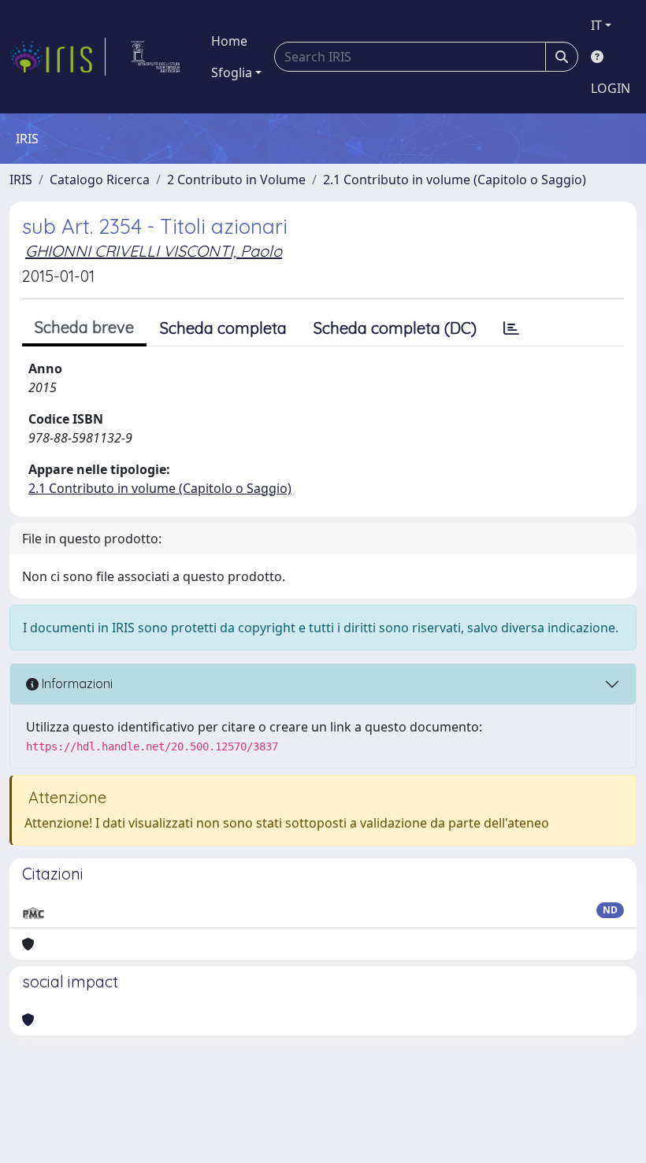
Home (229, 41)
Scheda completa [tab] (223, 328)
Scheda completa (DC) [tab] (395, 328)
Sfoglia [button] (231, 72)
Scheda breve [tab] (84, 327)
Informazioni (76, 683)
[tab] (511, 328)
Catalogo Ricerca (100, 179)
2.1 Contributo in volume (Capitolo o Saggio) (454, 179)
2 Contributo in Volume (236, 179)
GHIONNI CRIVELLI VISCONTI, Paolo (153, 251)
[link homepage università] (155, 57)
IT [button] (596, 25)
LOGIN (610, 88)
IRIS (20, 179)
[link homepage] (57, 57)
